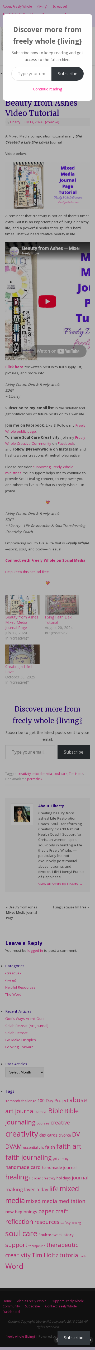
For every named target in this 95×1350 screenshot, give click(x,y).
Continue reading (47, 88)
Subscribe (67, 73)
